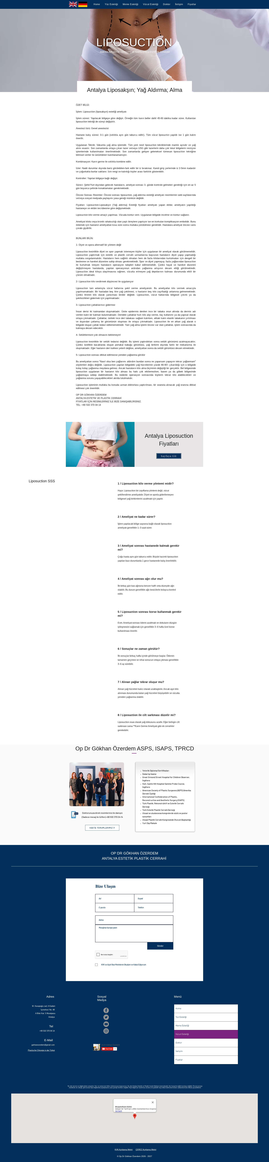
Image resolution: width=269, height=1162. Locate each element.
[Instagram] (106, 1031)
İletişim (179, 1051)
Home (178, 1008)
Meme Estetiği (182, 1025)
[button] (111, 4)
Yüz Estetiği (181, 1017)
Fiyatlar (179, 1060)
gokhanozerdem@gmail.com (43, 1045)
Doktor (179, 1042)
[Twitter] (106, 1017)
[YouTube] (106, 1024)
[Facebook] (106, 1010)
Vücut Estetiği (182, 1034)
